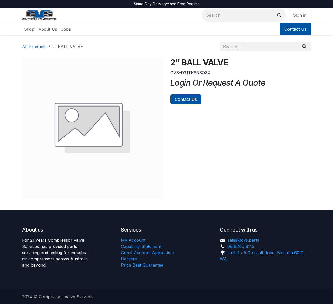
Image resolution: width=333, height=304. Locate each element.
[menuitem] (29, 29)
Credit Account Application (147, 252)
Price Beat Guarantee (142, 265)
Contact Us (295, 29)
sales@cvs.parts (243, 240)
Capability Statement (141, 246)
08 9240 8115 (240, 246)
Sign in (299, 15)
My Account (133, 240)
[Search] (279, 15)
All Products (34, 46)
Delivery (129, 258)
